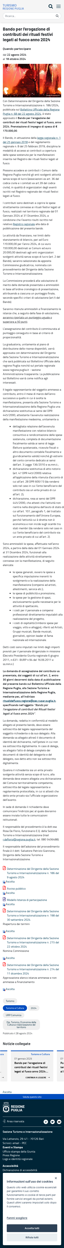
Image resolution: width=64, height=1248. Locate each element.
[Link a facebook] (46, 1122)
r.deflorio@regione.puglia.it (19, 839)
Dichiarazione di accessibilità (20, 1170)
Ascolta (10, 881)
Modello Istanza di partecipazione (27, 900)
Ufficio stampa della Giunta (19, 1151)
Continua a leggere (36, 1077)
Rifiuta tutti (32, 1237)
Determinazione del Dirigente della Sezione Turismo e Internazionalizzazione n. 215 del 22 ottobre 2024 (33, 942)
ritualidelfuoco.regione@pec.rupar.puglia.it (29, 701)
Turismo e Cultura (40, 1054)
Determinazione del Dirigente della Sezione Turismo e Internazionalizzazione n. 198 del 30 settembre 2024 (33, 915)
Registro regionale (24, 224)
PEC (24, 1143)
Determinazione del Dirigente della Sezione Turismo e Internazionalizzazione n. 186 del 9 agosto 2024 (33, 873)
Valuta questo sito (32, 1096)
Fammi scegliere (17, 1217)
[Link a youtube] (59, 1122)
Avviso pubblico (16, 888)
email (16, 1143)
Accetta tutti (32, 1228)
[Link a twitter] (52, 1122)
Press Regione (11, 1155)
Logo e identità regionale (18, 1159)
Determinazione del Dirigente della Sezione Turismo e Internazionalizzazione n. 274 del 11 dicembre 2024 (33, 969)
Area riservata (15, 1121)
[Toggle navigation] (57, 6)
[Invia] (57, 16)
